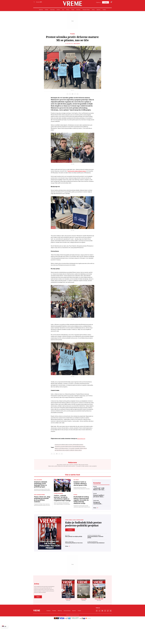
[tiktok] (108, 611)
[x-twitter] (99, 611)
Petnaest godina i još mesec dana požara (98, 496)
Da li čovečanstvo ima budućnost (96, 542)
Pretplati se (70, 529)
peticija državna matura (60, 450)
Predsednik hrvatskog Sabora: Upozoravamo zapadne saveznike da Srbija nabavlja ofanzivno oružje (81, 500)
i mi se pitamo (71, 448)
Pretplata (105, 2)
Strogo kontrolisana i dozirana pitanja (95, 537)
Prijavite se (98, 2)
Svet (63, 9)
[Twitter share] (70, 94)
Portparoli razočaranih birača (97, 503)
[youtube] (102, 611)
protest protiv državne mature (61, 444)
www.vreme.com (81, 438)
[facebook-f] (97, 611)
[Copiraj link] (75, 94)
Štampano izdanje (86, 9)
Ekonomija (52, 9)
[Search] (34, 2)
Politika (46, 9)
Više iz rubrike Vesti (72, 475)
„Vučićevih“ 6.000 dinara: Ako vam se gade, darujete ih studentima (98, 488)
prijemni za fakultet (70, 450)
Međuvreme (60, 466)
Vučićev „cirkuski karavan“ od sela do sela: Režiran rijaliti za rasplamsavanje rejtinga (62, 498)
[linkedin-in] (110, 611)
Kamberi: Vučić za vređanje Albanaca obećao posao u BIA (80, 483)
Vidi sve (94, 507)
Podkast (104, 9)
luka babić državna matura (81, 448)
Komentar (78, 9)
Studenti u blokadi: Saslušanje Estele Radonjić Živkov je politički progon (40, 484)
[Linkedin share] (77, 94)
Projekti (79, 610)
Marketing (60, 610)
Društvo (58, 9)
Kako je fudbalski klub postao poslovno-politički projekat (83, 524)
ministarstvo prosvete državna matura (63, 446)
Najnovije (41, 9)
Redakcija (48, 610)
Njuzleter (98, 9)
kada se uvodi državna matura (61, 448)
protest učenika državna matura (76, 444)
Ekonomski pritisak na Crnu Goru (74, 542)
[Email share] (72, 94)
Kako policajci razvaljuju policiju (73, 536)
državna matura (78, 450)
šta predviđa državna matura (78, 446)
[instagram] (105, 611)
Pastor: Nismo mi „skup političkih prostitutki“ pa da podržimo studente (42, 499)
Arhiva (93, 9)
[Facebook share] (67, 94)
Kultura (67, 9)
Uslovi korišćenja (67, 610)
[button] (62, 590)
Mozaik (72, 9)
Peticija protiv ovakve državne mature (76, 171)
